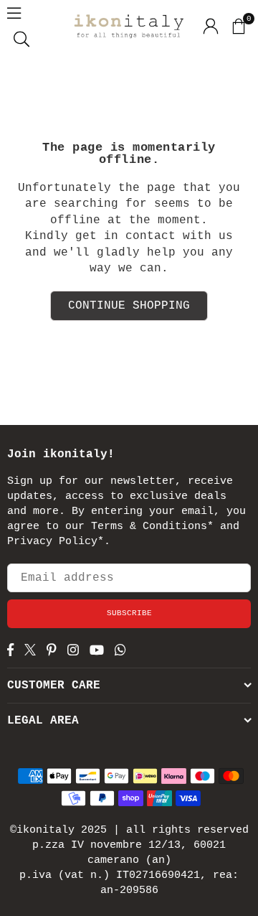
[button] (238, 26)
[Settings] (210, 26)
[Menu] (14, 12)
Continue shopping (129, 305)
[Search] (21, 38)
